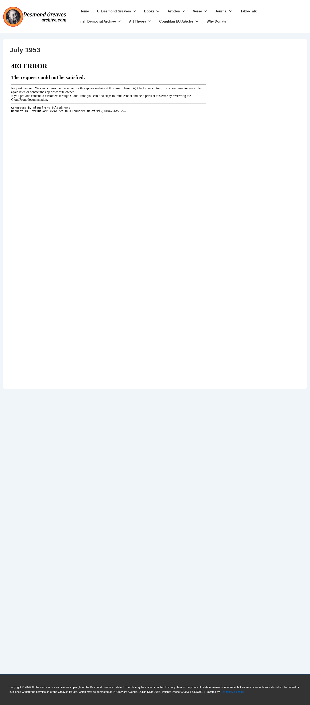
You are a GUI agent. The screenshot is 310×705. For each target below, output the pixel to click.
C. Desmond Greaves (114, 11)
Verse (197, 11)
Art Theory (137, 21)
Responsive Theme (232, 691)
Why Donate (216, 21)
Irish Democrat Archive (98, 21)
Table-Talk (248, 11)
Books (149, 11)
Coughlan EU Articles (176, 21)
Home (84, 11)
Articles (174, 11)
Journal (221, 11)
